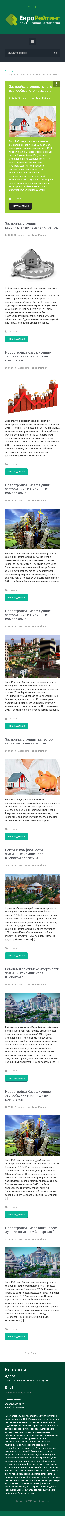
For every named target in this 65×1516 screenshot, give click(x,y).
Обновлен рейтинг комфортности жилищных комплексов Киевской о (32, 973)
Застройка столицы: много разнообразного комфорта (30, 89)
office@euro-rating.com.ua (18, 1392)
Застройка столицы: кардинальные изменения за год (31, 225)
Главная (9, 71)
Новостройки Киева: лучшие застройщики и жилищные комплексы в (28, 489)
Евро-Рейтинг (43, 98)
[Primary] (32, 41)
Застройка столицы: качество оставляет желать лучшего (29, 741)
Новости (18, 198)
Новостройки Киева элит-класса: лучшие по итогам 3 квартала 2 (31, 1230)
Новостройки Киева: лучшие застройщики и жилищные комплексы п (28, 356)
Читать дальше (20, 206)
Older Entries (31, 1353)
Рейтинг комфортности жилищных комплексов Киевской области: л (24, 854)
